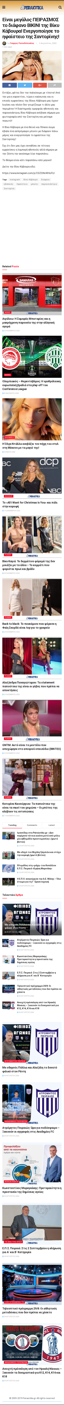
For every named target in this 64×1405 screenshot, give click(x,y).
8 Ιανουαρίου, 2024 (11, 393)
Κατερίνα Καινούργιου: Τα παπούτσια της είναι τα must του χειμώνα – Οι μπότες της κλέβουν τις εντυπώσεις (29, 807)
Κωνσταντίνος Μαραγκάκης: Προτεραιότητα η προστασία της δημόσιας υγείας (35, 959)
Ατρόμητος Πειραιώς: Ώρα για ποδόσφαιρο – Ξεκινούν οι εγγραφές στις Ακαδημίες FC (39, 943)
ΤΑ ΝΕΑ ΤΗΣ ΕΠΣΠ (13, 1242)
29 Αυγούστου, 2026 (13, 932)
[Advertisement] (32, 227)
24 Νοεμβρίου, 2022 (12, 632)
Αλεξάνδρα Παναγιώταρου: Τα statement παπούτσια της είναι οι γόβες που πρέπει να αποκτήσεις (30, 686)
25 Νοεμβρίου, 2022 (12, 573)
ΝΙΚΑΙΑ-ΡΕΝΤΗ (11, 1182)
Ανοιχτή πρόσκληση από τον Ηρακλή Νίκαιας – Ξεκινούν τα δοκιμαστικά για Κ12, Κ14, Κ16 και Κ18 (38, 1005)
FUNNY (8, 555)
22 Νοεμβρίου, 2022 (12, 753)
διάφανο (45, 180)
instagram (15, 180)
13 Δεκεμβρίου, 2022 (12, 511)
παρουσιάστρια (49, 184)
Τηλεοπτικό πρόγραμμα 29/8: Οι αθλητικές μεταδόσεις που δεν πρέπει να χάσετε (39, 989)
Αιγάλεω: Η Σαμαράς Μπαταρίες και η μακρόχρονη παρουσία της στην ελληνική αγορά (28, 322)
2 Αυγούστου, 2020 (47, 43)
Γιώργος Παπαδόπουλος (22, 43)
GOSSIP (8, 496)
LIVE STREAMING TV (14, 1302)
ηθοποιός (8, 184)
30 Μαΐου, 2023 (9, 452)
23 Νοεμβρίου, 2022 (12, 694)
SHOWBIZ (9, 437)
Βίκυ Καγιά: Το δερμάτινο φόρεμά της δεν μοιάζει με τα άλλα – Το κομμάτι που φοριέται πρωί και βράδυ (28, 565)
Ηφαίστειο (22, 184)
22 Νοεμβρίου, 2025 (12, 331)
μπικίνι (34, 184)
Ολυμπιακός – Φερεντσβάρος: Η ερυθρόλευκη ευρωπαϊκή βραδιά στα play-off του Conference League (31, 385)
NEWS (7, 312)
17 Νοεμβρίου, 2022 (12, 816)
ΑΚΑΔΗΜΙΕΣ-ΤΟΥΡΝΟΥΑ (16, 1121)
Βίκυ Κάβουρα (31, 180)
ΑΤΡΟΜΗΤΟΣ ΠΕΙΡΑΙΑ (15, 1061)
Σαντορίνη (9, 189)
